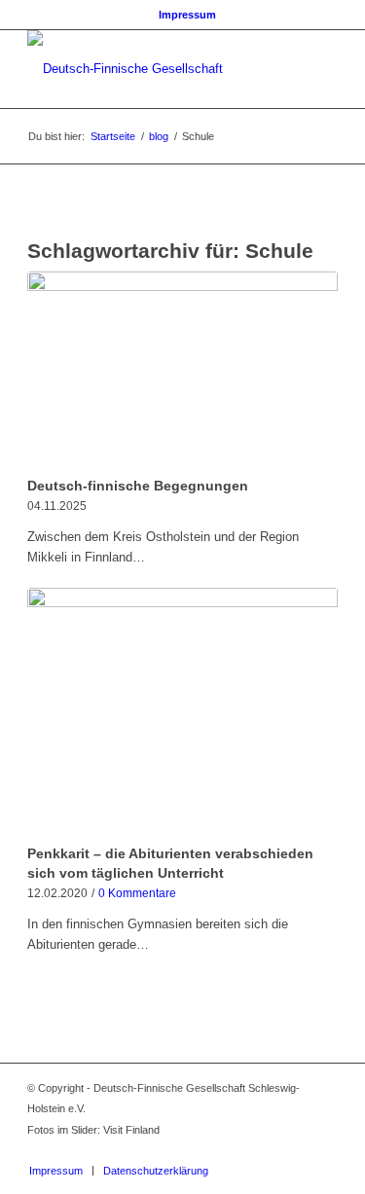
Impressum (187, 14)
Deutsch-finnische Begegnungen (137, 485)
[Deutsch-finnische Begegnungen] (182, 370)
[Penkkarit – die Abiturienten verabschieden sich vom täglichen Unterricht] (182, 713)
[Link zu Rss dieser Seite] (323, 1150)
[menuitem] (187, 14)
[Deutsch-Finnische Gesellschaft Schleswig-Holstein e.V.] (151, 69)
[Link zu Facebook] (264, 1150)
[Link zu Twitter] (294, 1150)
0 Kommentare (137, 892)
